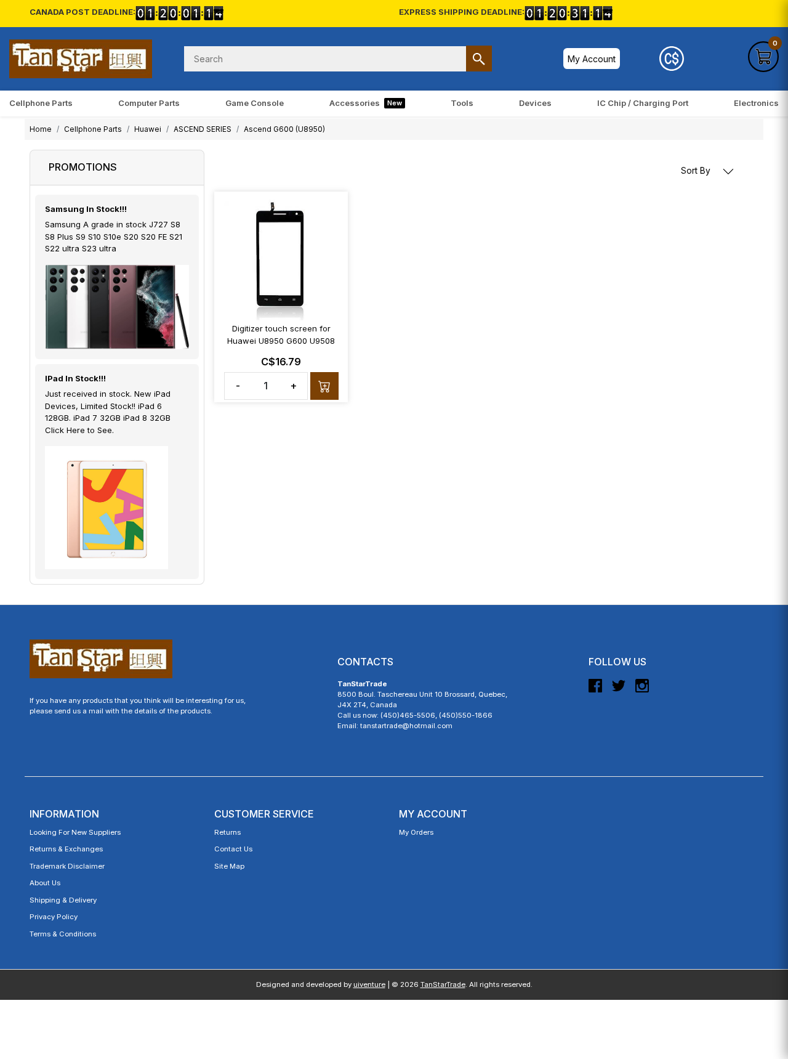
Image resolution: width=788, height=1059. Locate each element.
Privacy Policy (54, 916)
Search (479, 58)
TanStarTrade (442, 984)
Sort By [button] (697, 171)
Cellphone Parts (41, 103)
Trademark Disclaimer (67, 866)
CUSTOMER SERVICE (264, 814)
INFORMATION (64, 814)
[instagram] (642, 690)
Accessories (365, 103)
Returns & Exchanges (66, 849)
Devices (535, 103)
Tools (462, 103)
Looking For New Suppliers (75, 832)
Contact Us (233, 849)
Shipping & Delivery (63, 900)
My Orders (416, 832)
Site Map (229, 866)
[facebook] (595, 690)
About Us (45, 882)
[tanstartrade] (80, 58)
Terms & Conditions (63, 934)
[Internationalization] (671, 58)
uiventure (369, 984)
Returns (227, 832)
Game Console (254, 103)
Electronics (756, 103)
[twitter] (618, 690)
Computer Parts (149, 103)
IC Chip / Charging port (642, 103)
